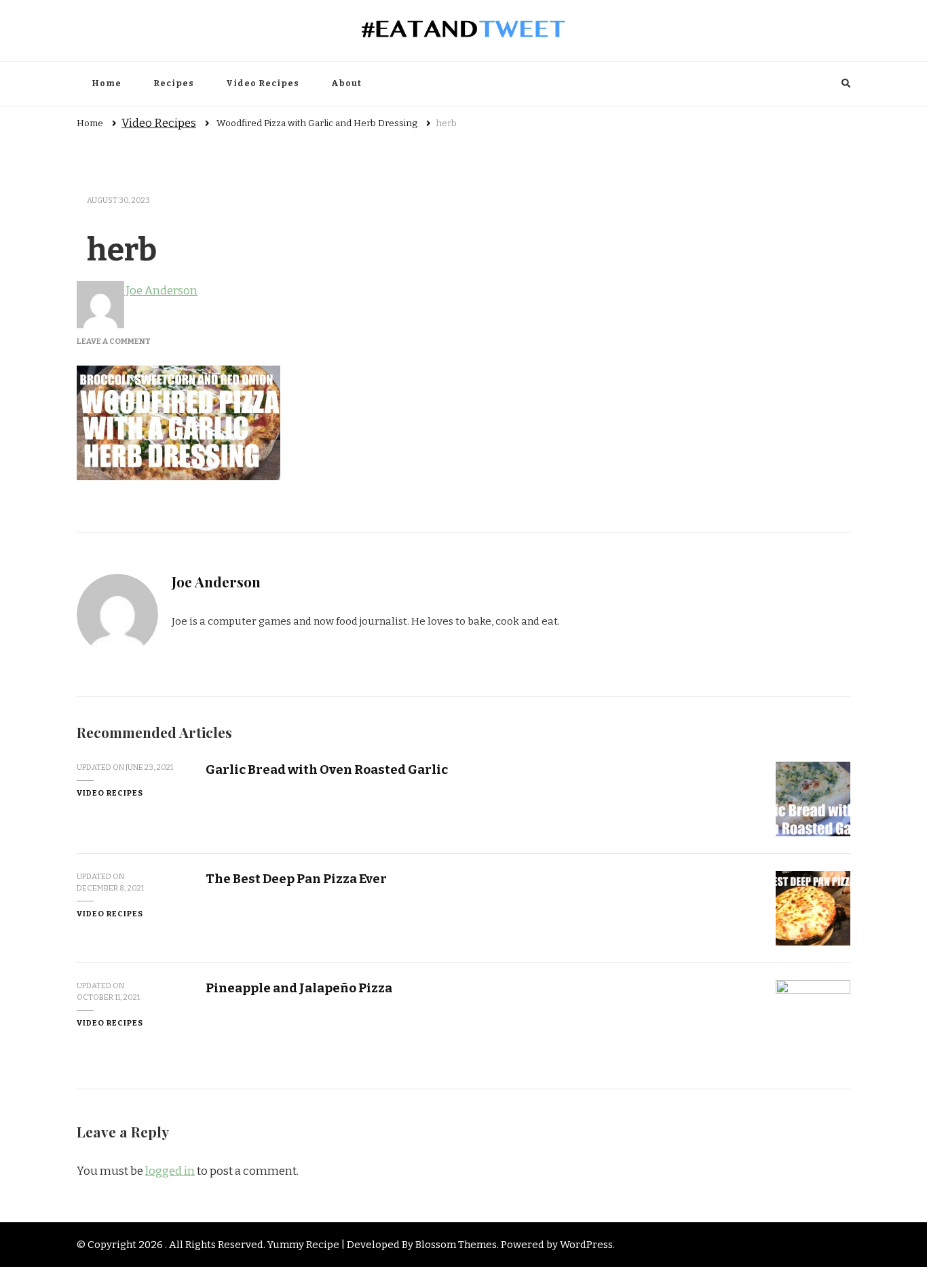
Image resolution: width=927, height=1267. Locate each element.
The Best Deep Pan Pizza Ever (296, 878)
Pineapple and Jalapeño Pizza (299, 988)
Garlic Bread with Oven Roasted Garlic (327, 769)
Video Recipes (262, 83)
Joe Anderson (160, 291)
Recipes (173, 83)
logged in (170, 1171)
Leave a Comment (114, 341)
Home (106, 83)
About (346, 83)
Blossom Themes (456, 1245)
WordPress (586, 1245)
